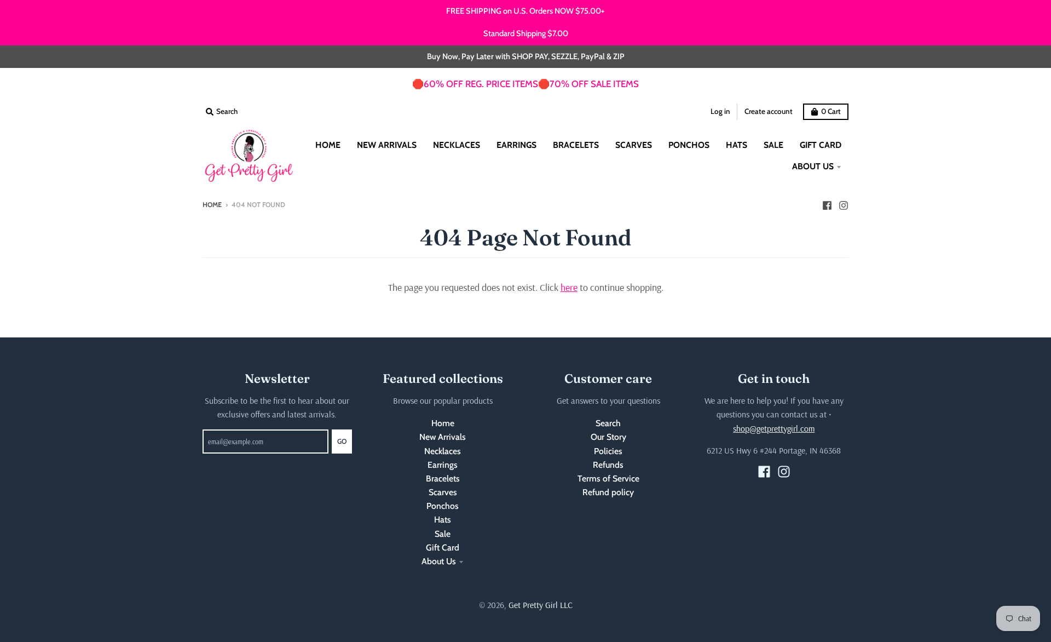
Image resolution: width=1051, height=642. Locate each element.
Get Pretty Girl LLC (541, 604)
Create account (768, 111)
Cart (831, 111)
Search (608, 423)
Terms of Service (608, 478)
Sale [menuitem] (773, 145)
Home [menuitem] (327, 145)
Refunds (608, 465)
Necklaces (442, 451)
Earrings (443, 465)
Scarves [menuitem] (633, 145)
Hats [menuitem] (736, 145)
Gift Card (442, 547)
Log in (720, 111)
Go (342, 441)
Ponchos (442, 506)
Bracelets (443, 478)
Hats (442, 519)
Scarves (443, 492)
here (569, 287)
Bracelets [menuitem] (576, 145)
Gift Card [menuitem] (820, 145)
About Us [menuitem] (813, 166)
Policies (608, 451)
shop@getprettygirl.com (774, 428)
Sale (443, 534)
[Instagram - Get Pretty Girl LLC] (843, 204)
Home (212, 204)
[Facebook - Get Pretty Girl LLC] (827, 204)
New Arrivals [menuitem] (387, 145)
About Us (438, 561)
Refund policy (608, 492)
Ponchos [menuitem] (688, 145)
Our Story (608, 437)
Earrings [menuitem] (516, 145)
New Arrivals (442, 437)
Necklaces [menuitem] (456, 145)
